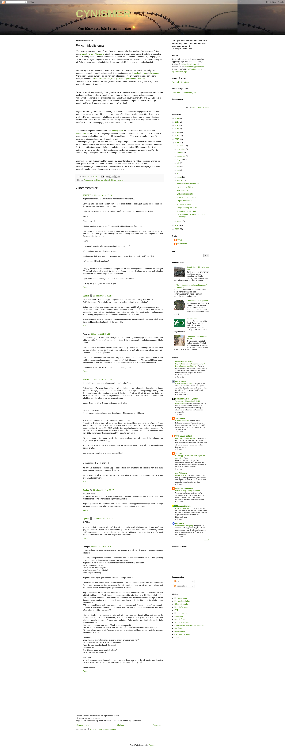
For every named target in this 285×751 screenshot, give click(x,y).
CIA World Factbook (182, 634)
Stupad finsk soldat (184, 201)
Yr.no (176, 637)
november (181, 149)
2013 (177, 136)
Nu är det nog (192, 319)
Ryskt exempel (183, 190)
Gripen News (180, 381)
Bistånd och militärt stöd (186, 211)
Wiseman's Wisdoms (184, 488)
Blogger (152, 745)
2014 (177, 132)
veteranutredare (82, 133)
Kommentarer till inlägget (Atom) (103, 729)
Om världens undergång (184, 526)
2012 (177, 139)
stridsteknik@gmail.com (194, 67)
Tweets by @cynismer (181, 82)
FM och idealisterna (185, 187)
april (179, 173)
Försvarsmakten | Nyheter (186, 399)
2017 (177, 122)
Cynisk (86, 296)
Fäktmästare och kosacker (185, 438)
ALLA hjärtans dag (184, 204)
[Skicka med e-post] (107, 176)
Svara (85, 287)
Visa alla (206, 540)
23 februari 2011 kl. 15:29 (101, 547)
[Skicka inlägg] (102, 176)
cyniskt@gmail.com (188, 64)
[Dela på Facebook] (115, 176)
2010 (177, 226)
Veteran (120, 180)
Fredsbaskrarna (139, 73)
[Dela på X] (113, 176)
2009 (177, 229)
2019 (177, 118)
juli (178, 163)
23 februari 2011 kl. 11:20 (101, 195)
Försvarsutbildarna (102, 78)
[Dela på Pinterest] (118, 176)
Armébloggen (181, 473)
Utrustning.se (179, 631)
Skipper (178, 453)
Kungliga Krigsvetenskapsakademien (189, 625)
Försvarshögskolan (182, 601)
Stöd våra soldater (181, 622)
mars (179, 177)
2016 (177, 125)
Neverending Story (182, 421)
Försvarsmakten (102, 180)
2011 (177, 143)
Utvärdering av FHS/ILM (186, 197)
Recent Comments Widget (200, 107)
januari (180, 221)
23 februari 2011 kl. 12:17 (101, 334)
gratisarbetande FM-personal (92, 54)
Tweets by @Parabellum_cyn (184, 92)
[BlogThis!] (110, 176)
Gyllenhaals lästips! (183, 436)
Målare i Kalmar (181, 475)
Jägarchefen (180, 418)
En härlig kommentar (185, 194)
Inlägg (178, 581)
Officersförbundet (181, 604)
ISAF (176, 610)
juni (178, 167)
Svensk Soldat (180, 619)
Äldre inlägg (158, 725)
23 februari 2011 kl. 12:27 (103, 490)
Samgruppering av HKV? (187, 208)
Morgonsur (180, 523)
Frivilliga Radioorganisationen (123, 78)
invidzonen (113, 180)
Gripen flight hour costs (184, 383)
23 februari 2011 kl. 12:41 (103, 519)
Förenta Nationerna (182, 607)
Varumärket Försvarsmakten (188, 184)
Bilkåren (141, 78)
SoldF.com (178, 628)
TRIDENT (87, 195)
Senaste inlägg (82, 725)
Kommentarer (181, 586)
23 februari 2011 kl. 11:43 (103, 296)
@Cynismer (193, 69)
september (181, 156)
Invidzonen (154, 73)
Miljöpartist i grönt (182, 506)
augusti (180, 160)
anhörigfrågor (117, 131)
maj (178, 170)
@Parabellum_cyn (179, 72)
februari (180, 180)
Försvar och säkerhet (184, 362)
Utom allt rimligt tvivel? (183, 508)
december (181, 146)
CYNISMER (103, 13)
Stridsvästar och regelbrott (197, 301)
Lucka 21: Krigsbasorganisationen (187, 491)
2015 (177, 129)
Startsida (120, 725)
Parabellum (182, 244)
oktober (180, 153)
